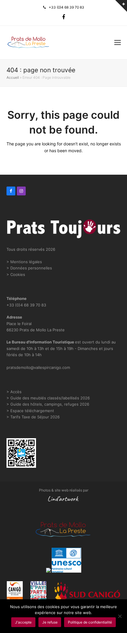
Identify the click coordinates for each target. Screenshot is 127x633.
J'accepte (23, 622)
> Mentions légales (24, 261)
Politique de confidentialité (90, 622)
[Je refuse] (120, 616)
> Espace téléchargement (30, 410)
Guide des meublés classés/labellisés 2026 (50, 398)
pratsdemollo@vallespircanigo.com (38, 367)
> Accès (14, 391)
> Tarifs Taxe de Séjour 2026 (33, 416)
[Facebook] (63, 17)
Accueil (12, 77)
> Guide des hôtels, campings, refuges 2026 (47, 404)
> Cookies (15, 274)
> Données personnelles (29, 268)
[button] (117, 42)
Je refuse (50, 622)
